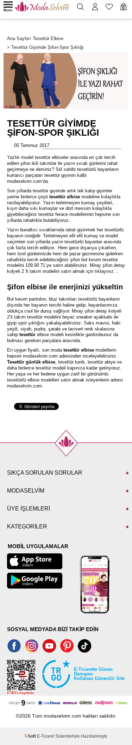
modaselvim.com (40, 356)
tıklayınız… (106, 271)
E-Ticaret (45, 736)
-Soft (30, 736)
